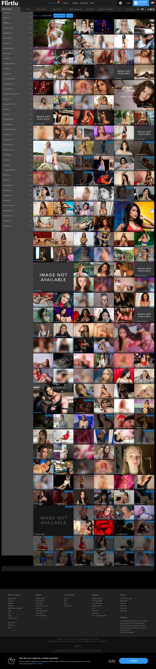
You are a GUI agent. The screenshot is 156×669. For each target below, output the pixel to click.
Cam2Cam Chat (12, 618)
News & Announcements (99, 615)
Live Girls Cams (54, 2)
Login (128, 3)
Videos (65, 3)
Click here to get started (127, 632)
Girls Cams (123, 608)
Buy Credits (11, 623)
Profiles (75, 3)
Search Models (40, 601)
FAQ (93, 608)
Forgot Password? (97, 603)
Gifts (65, 603)
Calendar (10, 606)
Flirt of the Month (41, 615)
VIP (9, 613)
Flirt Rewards (68, 606)
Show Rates (39, 603)
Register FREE (12, 598)
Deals (9, 627)
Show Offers (39, 613)
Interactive (11, 603)
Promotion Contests (41, 611)
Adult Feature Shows (42, 606)
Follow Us (123, 603)
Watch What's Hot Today (15, 608)
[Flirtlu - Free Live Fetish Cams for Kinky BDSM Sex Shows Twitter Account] (120, 3)
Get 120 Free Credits (126, 598)
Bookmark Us (124, 601)
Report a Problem (97, 598)
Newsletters (95, 613)
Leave (112, 661)
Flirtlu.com (123, 606)
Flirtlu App (84, 3)
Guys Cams (123, 611)
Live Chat (10, 601)
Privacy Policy (38, 663)
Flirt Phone (11, 625)
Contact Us (95, 611)
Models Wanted (40, 598)
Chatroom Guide (97, 606)
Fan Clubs (39, 608)
